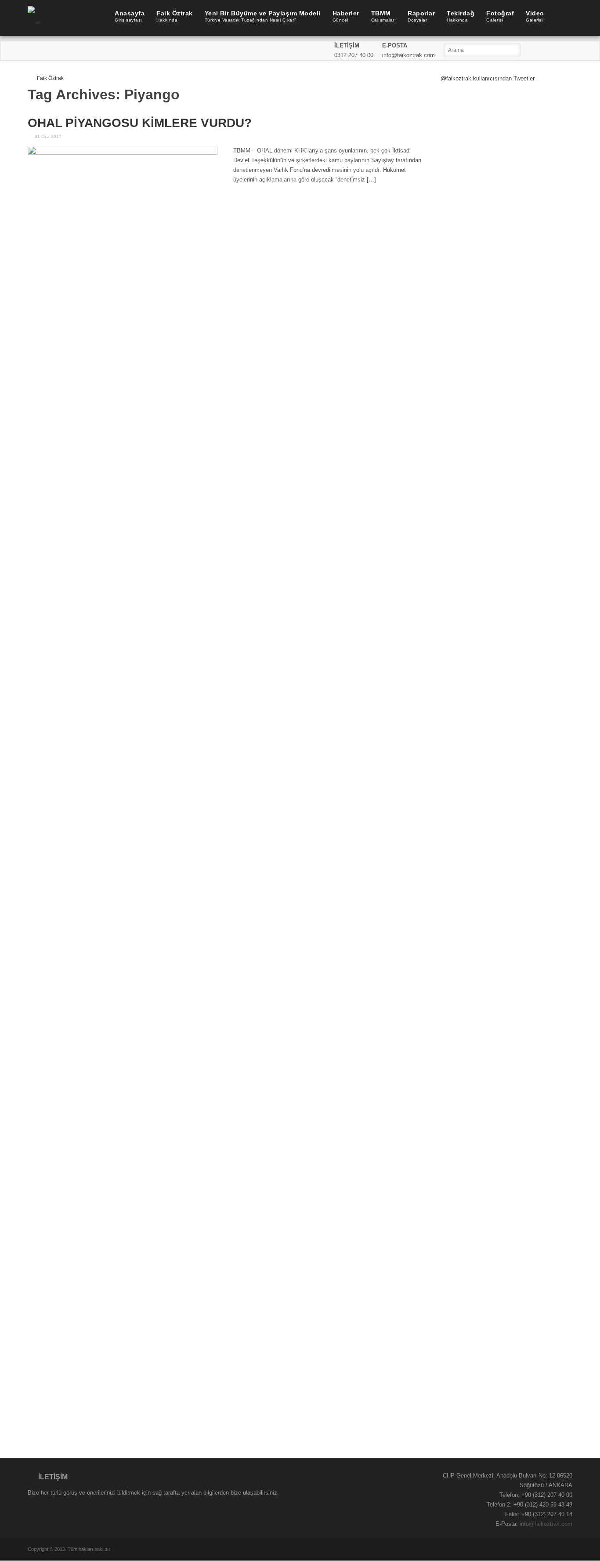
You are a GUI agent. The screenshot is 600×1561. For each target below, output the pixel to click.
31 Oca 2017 (48, 136)
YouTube (566, 50)
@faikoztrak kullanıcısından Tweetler (488, 78)
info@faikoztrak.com (546, 1524)
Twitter (554, 50)
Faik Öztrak (50, 78)
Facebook (541, 50)
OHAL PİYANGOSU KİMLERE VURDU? (140, 123)
